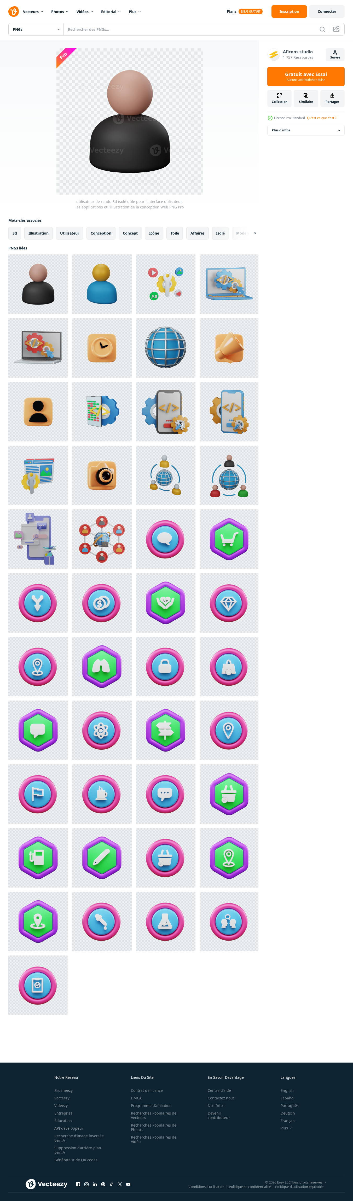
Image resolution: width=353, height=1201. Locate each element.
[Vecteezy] (13, 11)
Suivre (335, 57)
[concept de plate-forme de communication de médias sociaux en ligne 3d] (38, 539)
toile (175, 233)
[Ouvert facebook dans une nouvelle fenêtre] (78, 1184)
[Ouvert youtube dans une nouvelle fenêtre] (128, 1184)
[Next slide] (250, 233)
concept (130, 233)
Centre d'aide (219, 1090)
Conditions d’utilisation (206, 1186)
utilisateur (69, 233)
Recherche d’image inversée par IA (79, 1138)
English (287, 1090)
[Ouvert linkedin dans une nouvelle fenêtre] (95, 1184)
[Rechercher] (322, 29)
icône (154, 233)
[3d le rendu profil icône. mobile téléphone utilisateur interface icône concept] (38, 411)
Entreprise (63, 1113)
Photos (57, 11)
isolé (220, 233)
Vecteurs (31, 11)
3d (15, 233)
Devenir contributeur (219, 1115)
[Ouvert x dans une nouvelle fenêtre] (120, 1184)
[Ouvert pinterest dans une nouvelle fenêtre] (103, 1184)
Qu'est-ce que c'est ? (321, 118)
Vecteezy (62, 1097)
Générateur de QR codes (75, 1159)
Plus (132, 11)
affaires (197, 233)
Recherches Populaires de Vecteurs (153, 1115)
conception (101, 233)
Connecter (327, 11)
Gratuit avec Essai (306, 76)
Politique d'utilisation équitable (299, 1186)
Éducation (63, 1120)
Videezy (61, 1105)
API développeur (68, 1128)
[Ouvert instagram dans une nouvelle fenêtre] (86, 1184)
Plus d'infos (281, 130)
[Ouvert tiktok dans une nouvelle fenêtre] (111, 1184)
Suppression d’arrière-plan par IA (77, 1150)
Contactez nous (221, 1097)
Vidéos (83, 11)
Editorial (108, 11)
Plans (231, 11)
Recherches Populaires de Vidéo (153, 1139)
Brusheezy (63, 1090)
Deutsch (288, 1113)
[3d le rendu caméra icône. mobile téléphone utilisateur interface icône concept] (102, 475)
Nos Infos (216, 1105)
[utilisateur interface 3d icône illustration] (165, 539)
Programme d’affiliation (151, 1105)
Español (287, 1097)
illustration (38, 233)
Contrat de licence (147, 1090)
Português (290, 1105)
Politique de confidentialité (250, 1186)
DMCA (136, 1097)
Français (288, 1120)
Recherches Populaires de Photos (153, 1127)
